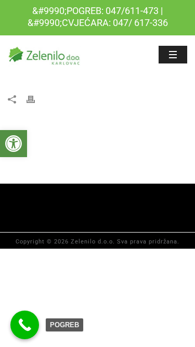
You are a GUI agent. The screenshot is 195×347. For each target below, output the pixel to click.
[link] (13, 143)
